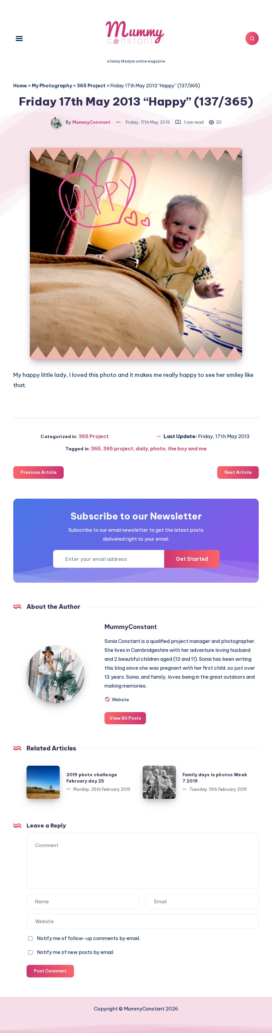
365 (96, 448)
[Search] (252, 38)
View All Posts (125, 718)
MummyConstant (130, 627)
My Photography (52, 86)
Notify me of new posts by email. (75, 952)
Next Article (238, 472)
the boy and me (187, 448)
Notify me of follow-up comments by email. (88, 938)
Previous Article (38, 472)
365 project (118, 448)
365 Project (91, 86)
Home (20, 86)
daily (142, 448)
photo (158, 448)
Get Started (192, 559)
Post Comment (50, 970)
